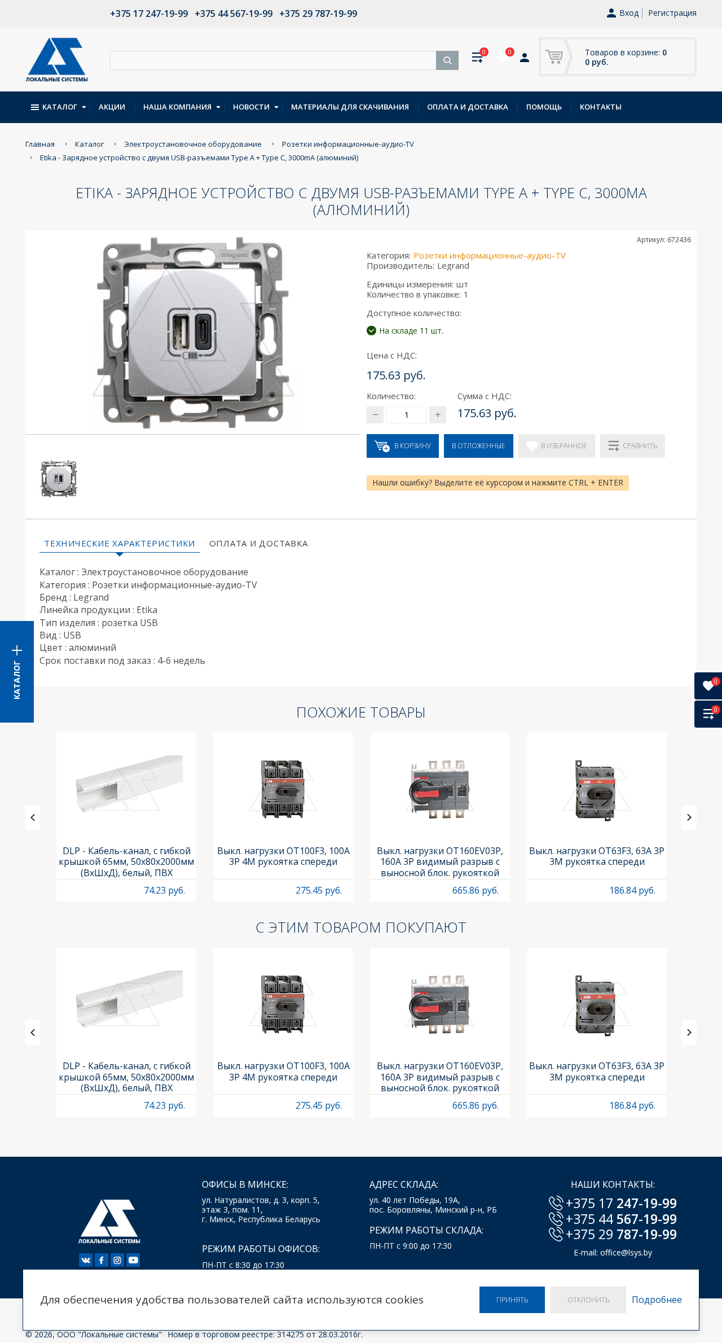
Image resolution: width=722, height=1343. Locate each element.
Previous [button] (32, 817)
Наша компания (177, 107)
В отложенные (478, 445)
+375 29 (621, 1234)
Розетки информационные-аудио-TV (489, 255)
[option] (126, 817)
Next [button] (689, 817)
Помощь (544, 107)
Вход (629, 13)
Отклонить (588, 1300)
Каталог (59, 107)
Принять (512, 1300)
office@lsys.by (626, 1252)
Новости (251, 107)
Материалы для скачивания (350, 107)
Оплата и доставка (467, 107)
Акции (112, 107)
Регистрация (672, 12)
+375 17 (621, 1203)
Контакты (601, 107)
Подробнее (657, 1299)
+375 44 (621, 1219)
